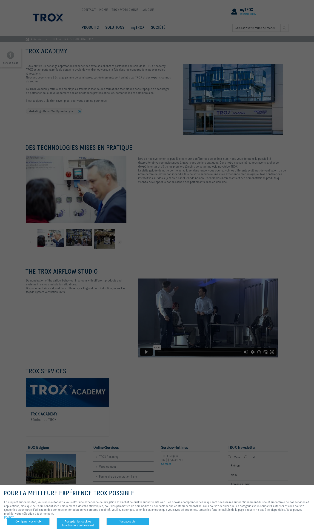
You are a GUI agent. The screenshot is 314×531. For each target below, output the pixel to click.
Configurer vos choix (28, 521)
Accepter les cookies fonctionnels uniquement (78, 523)
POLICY (9, 517)
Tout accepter (128, 521)
